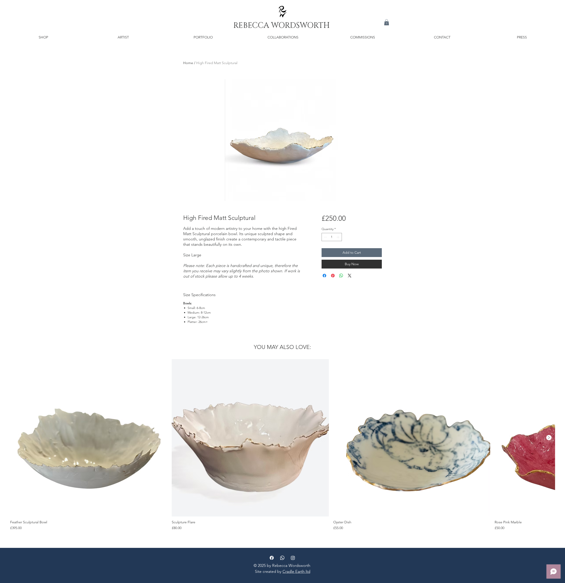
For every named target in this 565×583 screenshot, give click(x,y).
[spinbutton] (332, 237)
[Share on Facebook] (324, 275)
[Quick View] (88, 437)
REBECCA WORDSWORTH (282, 25)
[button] (386, 22)
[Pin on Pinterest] (332, 275)
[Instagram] (293, 557)
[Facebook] (271, 557)
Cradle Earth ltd (296, 571)
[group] (282, 445)
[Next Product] (549, 437)
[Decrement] (325, 237)
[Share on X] (349, 275)
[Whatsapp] (282, 557)
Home (188, 63)
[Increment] (338, 237)
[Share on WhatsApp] (341, 275)
